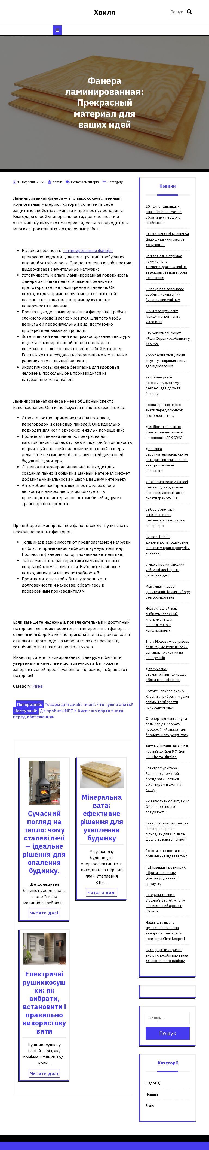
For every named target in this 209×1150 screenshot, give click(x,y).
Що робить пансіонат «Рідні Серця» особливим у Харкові (168, 338)
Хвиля (104, 12)
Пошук (190, 12)
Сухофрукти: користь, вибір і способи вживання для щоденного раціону (167, 955)
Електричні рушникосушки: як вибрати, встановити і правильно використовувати (44, 1002)
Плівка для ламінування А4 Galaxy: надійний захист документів (167, 239)
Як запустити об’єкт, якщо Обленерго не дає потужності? (167, 806)
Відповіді (153, 1083)
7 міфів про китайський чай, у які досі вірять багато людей (165, 570)
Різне (37, 686)
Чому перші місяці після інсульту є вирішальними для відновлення (166, 360)
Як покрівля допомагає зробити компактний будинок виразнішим (165, 294)
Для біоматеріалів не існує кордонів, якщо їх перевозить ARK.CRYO (165, 432)
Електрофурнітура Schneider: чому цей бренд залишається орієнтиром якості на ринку (163, 779)
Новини (152, 1094)
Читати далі (44, 912)
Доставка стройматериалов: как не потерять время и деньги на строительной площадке (167, 460)
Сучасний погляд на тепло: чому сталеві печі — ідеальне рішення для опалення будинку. (44, 842)
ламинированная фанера (88, 250)
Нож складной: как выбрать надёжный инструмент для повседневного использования (162, 619)
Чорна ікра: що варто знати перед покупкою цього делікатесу (165, 410)
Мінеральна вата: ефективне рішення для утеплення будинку (101, 817)
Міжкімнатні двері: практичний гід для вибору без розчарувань (168, 592)
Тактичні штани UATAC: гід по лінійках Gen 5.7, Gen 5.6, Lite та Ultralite (167, 751)
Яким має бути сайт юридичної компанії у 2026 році (163, 316)
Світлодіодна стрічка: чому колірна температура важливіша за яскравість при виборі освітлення (166, 267)
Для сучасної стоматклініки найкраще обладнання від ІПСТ (166, 674)
